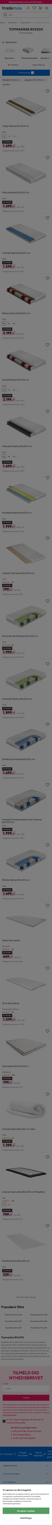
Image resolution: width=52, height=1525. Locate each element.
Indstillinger (26, 1518)
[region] (26, 1504)
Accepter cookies (26, 1511)
